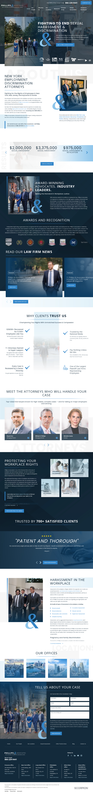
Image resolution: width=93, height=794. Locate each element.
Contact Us (86, 3)
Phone (52, 703)
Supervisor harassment (78, 614)
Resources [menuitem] (57, 8)
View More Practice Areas (14, 511)
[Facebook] (68, 755)
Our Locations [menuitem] (48, 8)
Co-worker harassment (78, 608)
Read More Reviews (50, 562)
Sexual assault (56, 608)
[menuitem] (6, 791)
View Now (13, 287)
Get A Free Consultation (65, 45)
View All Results (47, 164)
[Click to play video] (69, 93)
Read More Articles (21, 301)
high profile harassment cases (19, 109)
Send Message (56, 733)
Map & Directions (9, 773)
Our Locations (31, 743)
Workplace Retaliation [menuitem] (84, 8)
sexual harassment (77, 620)
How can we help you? (56, 712)
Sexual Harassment (45, 743)
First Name (53, 698)
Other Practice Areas (61, 743)
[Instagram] (81, 755)
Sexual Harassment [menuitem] (73, 8)
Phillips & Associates (23, 102)
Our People (19, 743)
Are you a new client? (56, 707)
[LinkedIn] (74, 755)
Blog (73, 743)
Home (8, 743)
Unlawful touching (57, 616)
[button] (89, 60)
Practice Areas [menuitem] (63, 8)
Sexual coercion (76, 611)
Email (72, 703)
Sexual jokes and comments (59, 614)
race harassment (63, 591)
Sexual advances (56, 611)
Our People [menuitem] (33, 8)
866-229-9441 (71, 3)
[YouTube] (78, 755)
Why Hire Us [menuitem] (40, 8)
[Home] (12, 6)
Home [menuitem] (28, 8)
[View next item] (87, 152)
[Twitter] (71, 755)
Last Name (73, 698)
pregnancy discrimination (74, 591)
